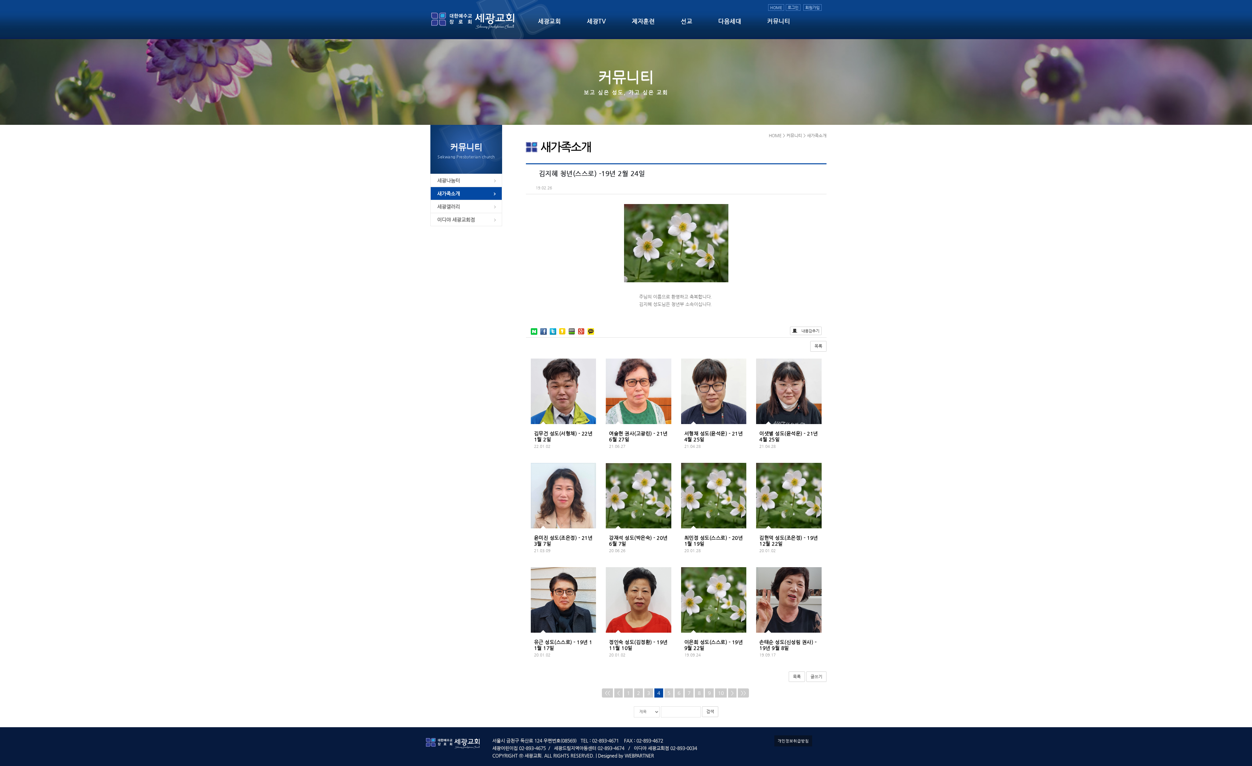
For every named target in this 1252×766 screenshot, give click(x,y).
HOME (776, 7)
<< (607, 693)
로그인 (793, 7)
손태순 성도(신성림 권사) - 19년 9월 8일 (787, 645)
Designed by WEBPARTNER (625, 755)
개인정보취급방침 (793, 741)
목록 (818, 346)
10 (721, 693)
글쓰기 (816, 676)
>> (743, 693)
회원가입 (812, 7)
